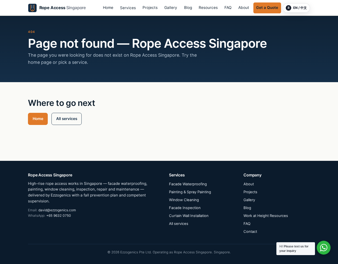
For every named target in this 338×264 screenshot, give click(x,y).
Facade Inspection (185, 208)
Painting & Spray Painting (190, 192)
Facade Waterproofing (188, 184)
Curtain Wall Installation (189, 216)
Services (128, 7)
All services (66, 118)
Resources (208, 7)
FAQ (228, 7)
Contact (250, 231)
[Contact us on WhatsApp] (324, 248)
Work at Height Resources (265, 216)
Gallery (170, 7)
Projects (150, 7)
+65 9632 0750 (58, 215)
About (243, 7)
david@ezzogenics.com (57, 210)
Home (108, 7)
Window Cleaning (184, 200)
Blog (188, 7)
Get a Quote (267, 7)
